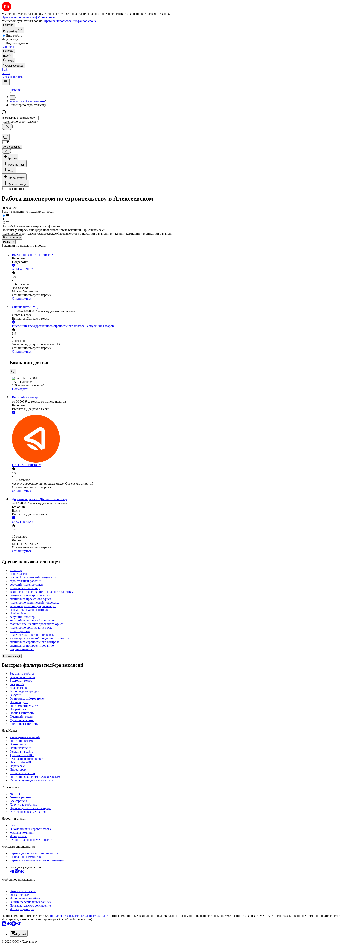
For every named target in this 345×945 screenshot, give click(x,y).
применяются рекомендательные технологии (80, 915)
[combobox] (20, 118)
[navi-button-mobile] (6, 82)
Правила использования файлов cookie (70, 21)
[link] (8, 60)
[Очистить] (7, 126)
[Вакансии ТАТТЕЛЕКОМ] (176, 439)
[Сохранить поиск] (6, 137)
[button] (6, 69)
